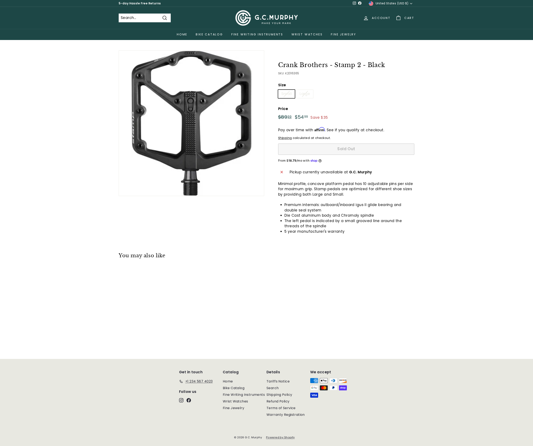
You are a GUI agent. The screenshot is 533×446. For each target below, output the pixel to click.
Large (305, 93)
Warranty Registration (285, 414)
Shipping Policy (279, 394)
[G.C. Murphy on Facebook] (189, 399)
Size (282, 84)
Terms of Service (281, 408)
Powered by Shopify (280, 437)
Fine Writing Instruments (257, 34)
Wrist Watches (307, 34)
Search (272, 388)
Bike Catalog (209, 34)
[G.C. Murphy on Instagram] (181, 399)
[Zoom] (191, 123)
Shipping (285, 138)
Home (182, 34)
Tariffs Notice (278, 381)
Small (286, 93)
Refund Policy (278, 401)
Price (283, 108)
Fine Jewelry (343, 34)
